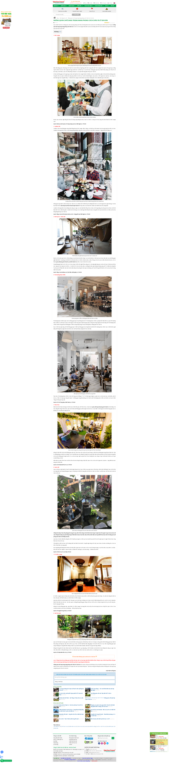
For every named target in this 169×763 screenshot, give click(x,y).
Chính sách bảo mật (73, 741)
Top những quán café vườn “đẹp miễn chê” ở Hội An (101, 693)
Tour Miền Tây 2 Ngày (98, 758)
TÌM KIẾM (77, 14)
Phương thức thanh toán (74, 737)
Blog (85, 3)
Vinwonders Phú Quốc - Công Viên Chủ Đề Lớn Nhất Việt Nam (71, 714)
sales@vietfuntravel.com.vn (93, 752)
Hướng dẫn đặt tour (73, 739)
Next (115, 9)
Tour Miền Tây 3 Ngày (108, 758)
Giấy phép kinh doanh (57, 737)
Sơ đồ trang (55, 744)
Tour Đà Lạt (56, 761)
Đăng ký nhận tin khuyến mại (104, 735)
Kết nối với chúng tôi (102, 741)
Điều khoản (97, 3)
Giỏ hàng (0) (104, 3)
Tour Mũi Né (62, 761)
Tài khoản (110, 3)
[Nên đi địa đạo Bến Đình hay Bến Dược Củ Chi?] (87, 720)
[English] (114, 3)
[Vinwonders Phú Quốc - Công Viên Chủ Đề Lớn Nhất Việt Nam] (56, 715)
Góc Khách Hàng (72, 735)
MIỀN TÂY (56, 5)
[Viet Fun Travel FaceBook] (99, 743)
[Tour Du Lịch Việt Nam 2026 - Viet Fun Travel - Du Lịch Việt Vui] (59, 2)
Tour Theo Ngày (88, 5)
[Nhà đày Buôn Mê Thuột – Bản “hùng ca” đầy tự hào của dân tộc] (56, 699)
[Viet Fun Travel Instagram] (101, 743)
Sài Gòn (85, 726)
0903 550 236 (98, 750)
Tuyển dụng (55, 742)
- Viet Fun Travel (70, 755)
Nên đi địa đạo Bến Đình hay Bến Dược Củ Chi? (100, 718)
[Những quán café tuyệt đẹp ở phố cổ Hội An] (94, 697)
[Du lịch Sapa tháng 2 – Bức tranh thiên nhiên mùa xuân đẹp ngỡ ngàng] (87, 690)
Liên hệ (112, 5)
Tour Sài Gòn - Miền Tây (58, 759)
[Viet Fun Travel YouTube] (104, 743)
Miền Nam (56, 728)
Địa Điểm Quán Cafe (111, 726)
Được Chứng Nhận (88, 735)
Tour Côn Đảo (98, 759)
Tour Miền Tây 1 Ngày (76, 758)
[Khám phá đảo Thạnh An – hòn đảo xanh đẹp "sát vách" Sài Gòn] (56, 706)
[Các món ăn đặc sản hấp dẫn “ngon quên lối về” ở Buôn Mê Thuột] (56, 694)
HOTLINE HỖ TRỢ (7, 760)
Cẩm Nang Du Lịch (63, 18)
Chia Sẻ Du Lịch (80, 726)
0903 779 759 (92, 750)
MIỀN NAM (63, 5)
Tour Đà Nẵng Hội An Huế (70, 761)
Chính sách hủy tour (73, 742)
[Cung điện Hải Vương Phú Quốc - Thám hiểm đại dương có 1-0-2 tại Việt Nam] (87, 715)
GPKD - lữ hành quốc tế (58, 739)
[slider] (107, 22)
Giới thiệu (90, 3)
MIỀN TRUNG (71, 5)
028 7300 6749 (76, 1)
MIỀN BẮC (79, 5)
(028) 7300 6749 (93, 749)
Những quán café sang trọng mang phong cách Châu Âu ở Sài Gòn (81, 18)
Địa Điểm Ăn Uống (92, 726)
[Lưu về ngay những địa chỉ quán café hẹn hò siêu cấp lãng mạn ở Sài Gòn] (56, 690)
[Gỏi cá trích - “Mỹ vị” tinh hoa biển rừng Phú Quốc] (56, 720)
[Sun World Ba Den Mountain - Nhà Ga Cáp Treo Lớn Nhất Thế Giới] (87, 711)
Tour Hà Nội (103, 759)
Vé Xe (106, 5)
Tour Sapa (109, 759)
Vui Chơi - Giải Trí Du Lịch (101, 726)
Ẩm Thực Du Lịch (65, 726)
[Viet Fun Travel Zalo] (107, 743)
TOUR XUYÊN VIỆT (98, 5)
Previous (54, 9)
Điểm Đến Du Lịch (73, 726)
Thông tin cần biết (57, 735)
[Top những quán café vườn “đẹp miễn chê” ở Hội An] (87, 694)
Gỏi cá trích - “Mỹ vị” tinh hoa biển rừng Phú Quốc (69, 718)
